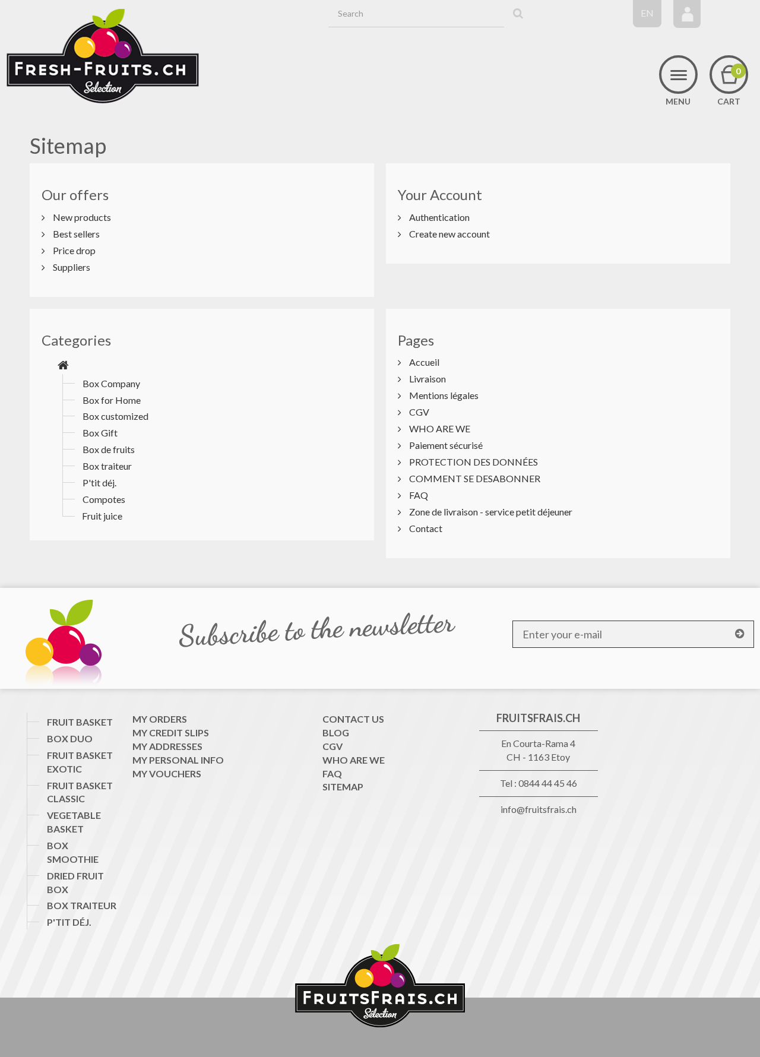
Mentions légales (443, 395)
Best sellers (75, 233)
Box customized (115, 416)
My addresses (167, 746)
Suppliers (70, 267)
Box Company (111, 383)
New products (81, 217)
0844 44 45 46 (547, 783)
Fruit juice (102, 515)
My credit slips (170, 732)
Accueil (423, 362)
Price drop (73, 250)
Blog (335, 732)
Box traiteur (107, 465)
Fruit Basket (80, 721)
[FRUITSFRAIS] (103, 56)
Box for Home (112, 400)
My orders (159, 718)
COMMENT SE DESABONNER (473, 478)
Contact (424, 528)
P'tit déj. (99, 482)
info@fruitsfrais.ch (539, 809)
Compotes (104, 499)
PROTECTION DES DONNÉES (472, 461)
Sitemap (342, 786)
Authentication (438, 217)
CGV (418, 411)
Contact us (353, 718)
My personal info (178, 759)
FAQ (417, 495)
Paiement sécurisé (445, 445)
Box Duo (70, 738)
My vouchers (166, 773)
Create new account (448, 233)
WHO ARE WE (438, 428)
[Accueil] (63, 365)
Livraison (426, 378)
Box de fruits (109, 449)
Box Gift (100, 432)
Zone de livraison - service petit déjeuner (489, 511)
